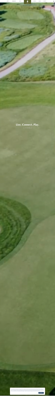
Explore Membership (27, 127)
